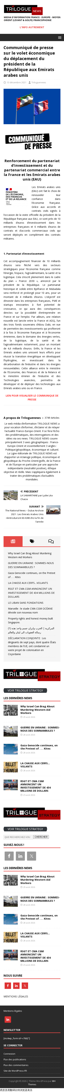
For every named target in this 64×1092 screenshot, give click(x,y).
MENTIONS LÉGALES (16, 996)
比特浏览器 (21, 1090)
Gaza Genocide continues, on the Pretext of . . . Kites (39, 747)
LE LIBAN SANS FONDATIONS (25, 602)
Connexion (9, 1053)
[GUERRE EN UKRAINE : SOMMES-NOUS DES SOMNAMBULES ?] (11, 734)
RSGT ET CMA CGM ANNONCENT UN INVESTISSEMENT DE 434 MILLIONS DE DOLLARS (31, 592)
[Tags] (32, 541)
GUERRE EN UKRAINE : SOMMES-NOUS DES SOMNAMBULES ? (40, 729)
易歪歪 (3, 1090)
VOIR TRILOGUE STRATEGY (25, 690)
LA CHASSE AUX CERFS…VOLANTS (28, 583)
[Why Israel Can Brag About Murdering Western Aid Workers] (11, 713)
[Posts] (13, 541)
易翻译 (11, 1090)
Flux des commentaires (16, 1065)
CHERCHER (41, 837)
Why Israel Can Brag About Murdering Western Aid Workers (37, 709)
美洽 (29, 1090)
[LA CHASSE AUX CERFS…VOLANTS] (11, 770)
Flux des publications (15, 1059)
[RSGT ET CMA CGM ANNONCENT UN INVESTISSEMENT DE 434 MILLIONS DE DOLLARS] (11, 788)
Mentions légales (13, 1010)
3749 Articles (52, 417)
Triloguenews (38, 82)
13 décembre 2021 (16, 82)
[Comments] (50, 541)
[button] (59, 37)
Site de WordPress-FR (15, 1070)
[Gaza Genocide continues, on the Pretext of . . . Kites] (11, 752)
